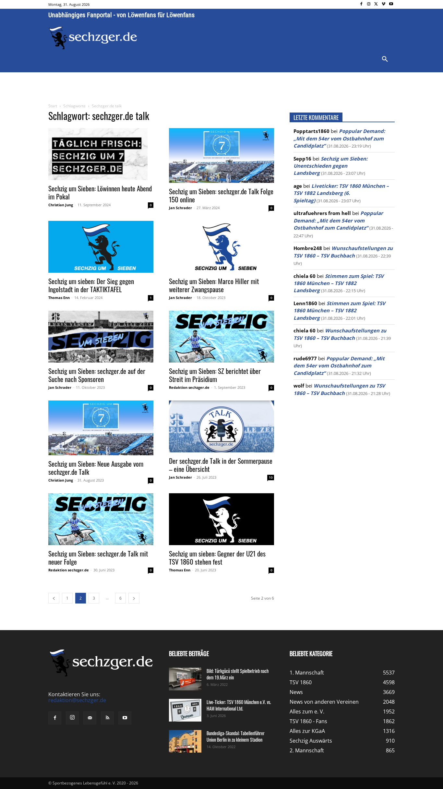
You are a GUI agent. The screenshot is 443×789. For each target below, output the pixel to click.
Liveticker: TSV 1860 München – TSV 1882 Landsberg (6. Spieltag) (341, 193)
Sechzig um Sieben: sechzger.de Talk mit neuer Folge (98, 557)
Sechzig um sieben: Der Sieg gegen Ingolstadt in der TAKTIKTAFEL (91, 285)
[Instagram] (369, 4)
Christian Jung (60, 204)
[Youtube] (391, 4)
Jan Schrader (180, 207)
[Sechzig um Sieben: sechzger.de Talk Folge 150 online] (221, 155)
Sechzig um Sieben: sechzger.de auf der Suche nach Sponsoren (96, 375)
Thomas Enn (59, 297)
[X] (376, 4)
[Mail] (89, 717)
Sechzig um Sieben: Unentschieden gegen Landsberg (330, 165)
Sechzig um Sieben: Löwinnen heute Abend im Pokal (100, 192)
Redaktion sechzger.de (189, 387)
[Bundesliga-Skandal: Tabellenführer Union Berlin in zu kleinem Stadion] (185, 741)
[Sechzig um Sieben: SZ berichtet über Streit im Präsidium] (221, 337)
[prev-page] (53, 598)
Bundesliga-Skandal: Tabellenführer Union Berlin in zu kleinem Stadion (236, 736)
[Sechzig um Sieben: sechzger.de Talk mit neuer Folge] (100, 519)
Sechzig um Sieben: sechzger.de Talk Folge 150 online (221, 195)
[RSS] (107, 717)
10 (271, 477)
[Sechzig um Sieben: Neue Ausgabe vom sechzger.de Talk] (100, 427)
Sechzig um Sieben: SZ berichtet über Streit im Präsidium (215, 375)
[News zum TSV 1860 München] (93, 38)
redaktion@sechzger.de (77, 700)
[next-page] (133, 598)
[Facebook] (361, 4)
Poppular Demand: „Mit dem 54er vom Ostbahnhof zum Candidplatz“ (339, 138)
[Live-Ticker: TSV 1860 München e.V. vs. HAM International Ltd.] (185, 710)
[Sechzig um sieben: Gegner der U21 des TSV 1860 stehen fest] (221, 519)
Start (52, 106)
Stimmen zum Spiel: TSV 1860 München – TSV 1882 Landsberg (338, 283)
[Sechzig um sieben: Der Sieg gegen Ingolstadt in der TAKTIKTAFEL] (100, 247)
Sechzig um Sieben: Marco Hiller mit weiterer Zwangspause (214, 285)
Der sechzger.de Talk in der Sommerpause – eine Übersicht (220, 465)
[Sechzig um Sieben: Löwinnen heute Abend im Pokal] (100, 154)
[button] (385, 59)
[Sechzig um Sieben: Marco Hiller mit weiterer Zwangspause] (221, 247)
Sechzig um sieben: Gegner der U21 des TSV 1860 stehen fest (217, 557)
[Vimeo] (383, 4)
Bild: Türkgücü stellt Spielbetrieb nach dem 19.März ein (238, 674)
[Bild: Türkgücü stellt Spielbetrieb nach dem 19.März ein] (185, 679)
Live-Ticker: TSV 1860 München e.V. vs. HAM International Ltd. (239, 705)
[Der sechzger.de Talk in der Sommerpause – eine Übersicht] (221, 426)
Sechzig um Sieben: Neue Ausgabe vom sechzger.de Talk (95, 468)
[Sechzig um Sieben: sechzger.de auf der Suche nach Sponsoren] (100, 337)
